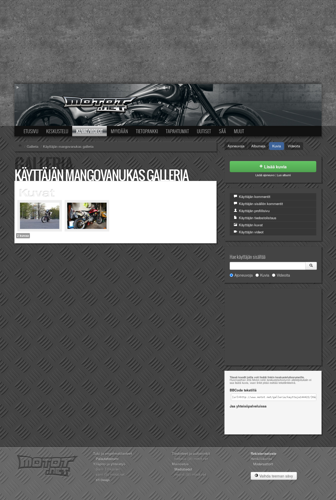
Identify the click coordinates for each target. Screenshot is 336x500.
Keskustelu (57, 131)
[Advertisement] (168, 42)
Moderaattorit (263, 463)
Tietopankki (147, 131)
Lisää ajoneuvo (265, 175)
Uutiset (204, 131)
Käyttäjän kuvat (250, 224)
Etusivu (31, 131)
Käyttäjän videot (251, 231)
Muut (239, 131)
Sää (222, 131)
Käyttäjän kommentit (254, 196)
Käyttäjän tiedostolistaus (257, 217)
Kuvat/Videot (89, 131)
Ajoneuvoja (236, 145)
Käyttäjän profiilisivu (254, 210)
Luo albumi (284, 175)
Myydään (119, 131)
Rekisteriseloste (263, 453)
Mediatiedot (183, 469)
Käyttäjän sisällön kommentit (260, 203)
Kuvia (276, 145)
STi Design (103, 480)
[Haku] (311, 266)
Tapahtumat (177, 131)
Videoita (294, 145)
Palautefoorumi (107, 458)
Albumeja (258, 145)
